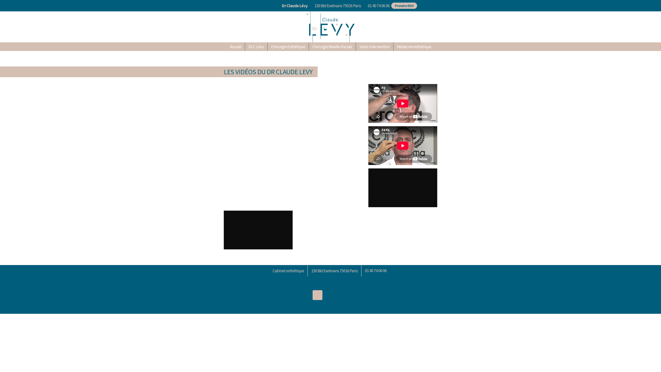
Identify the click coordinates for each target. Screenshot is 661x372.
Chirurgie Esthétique (288, 46)
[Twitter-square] (330, 295)
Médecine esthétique (414, 46)
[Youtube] (357, 295)
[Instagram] (317, 295)
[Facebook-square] (344, 295)
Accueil (235, 46)
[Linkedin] (304, 295)
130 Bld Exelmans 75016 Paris (337, 5)
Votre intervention (374, 46)
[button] (377, 6)
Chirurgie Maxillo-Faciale (332, 46)
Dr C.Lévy (256, 46)
